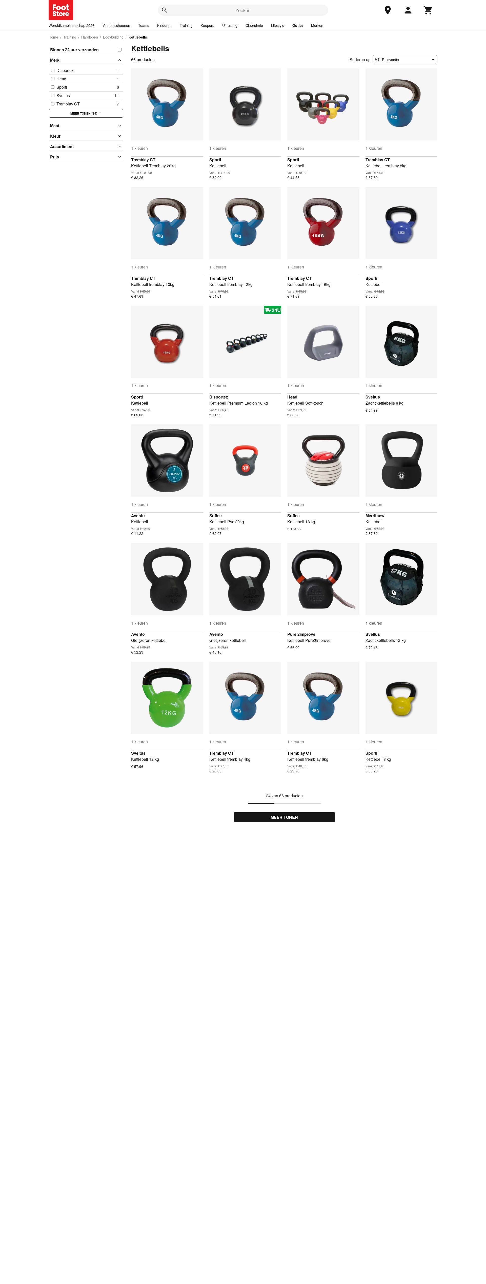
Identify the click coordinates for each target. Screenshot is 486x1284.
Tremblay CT (143, 159)
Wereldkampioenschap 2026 (71, 25)
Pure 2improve (301, 634)
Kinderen (164, 25)
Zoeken (243, 10)
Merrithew (375, 515)
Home (53, 37)
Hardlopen (89, 37)
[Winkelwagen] (428, 10)
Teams (143, 25)
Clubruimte (254, 25)
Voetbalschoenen (116, 25)
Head (292, 397)
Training (186, 25)
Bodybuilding (113, 37)
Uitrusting (229, 25)
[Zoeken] (164, 10)
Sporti (215, 159)
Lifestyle (277, 25)
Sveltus (373, 397)
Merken (317, 25)
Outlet (297, 25)
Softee (215, 515)
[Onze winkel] (388, 10)
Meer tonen (284, 817)
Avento (138, 515)
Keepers (207, 25)
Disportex (218, 397)
